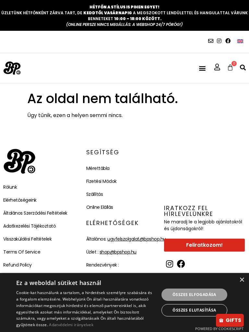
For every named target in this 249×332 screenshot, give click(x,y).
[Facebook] (227, 40)
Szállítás (94, 194)
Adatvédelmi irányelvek (71, 324)
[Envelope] (210, 40)
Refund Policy (17, 265)
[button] (202, 68)
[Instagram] (219, 40)
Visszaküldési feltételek (27, 239)
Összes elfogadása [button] (194, 294)
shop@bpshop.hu (118, 252)
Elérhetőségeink (20, 200)
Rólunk (10, 187)
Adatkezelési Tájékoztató (29, 226)
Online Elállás (99, 207)
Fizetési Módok (101, 181)
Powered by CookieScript (219, 328)
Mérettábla (98, 168)
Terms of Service (21, 252)
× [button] (241, 280)
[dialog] (124, 302)
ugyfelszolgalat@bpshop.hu (136, 239)
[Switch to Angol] (240, 41)
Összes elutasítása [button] (194, 310)
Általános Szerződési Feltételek (35, 213)
